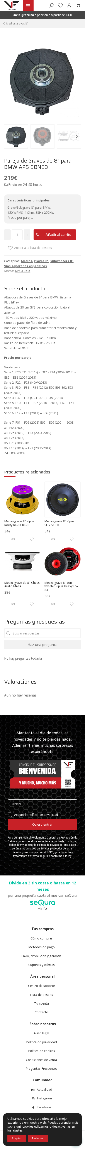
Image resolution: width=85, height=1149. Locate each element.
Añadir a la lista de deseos (33, 248)
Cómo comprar (41, 938)
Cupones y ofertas (41, 965)
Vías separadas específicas (25, 266)
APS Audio (22, 271)
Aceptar (17, 1138)
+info (42, 908)
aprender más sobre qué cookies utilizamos (42, 1124)
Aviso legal (41, 1033)
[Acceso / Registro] (69, 5)
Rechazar (37, 1138)
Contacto (41, 1012)
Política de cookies (41, 1051)
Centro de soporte (41, 986)
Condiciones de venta (41, 1060)
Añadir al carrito (58, 234)
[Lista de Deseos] (60, 5)
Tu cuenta (41, 1003)
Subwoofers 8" (61, 261)
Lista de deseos (41, 995)
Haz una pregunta (42, 644)
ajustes (17, 1130)
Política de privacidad (41, 1042)
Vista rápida (13, 539)
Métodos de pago (41, 947)
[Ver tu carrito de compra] (77, 5)
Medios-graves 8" (17, 23)
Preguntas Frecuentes (41, 1068)
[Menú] (28, 5)
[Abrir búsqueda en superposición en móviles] (51, 5)
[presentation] (8, 136)
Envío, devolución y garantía (41, 956)
